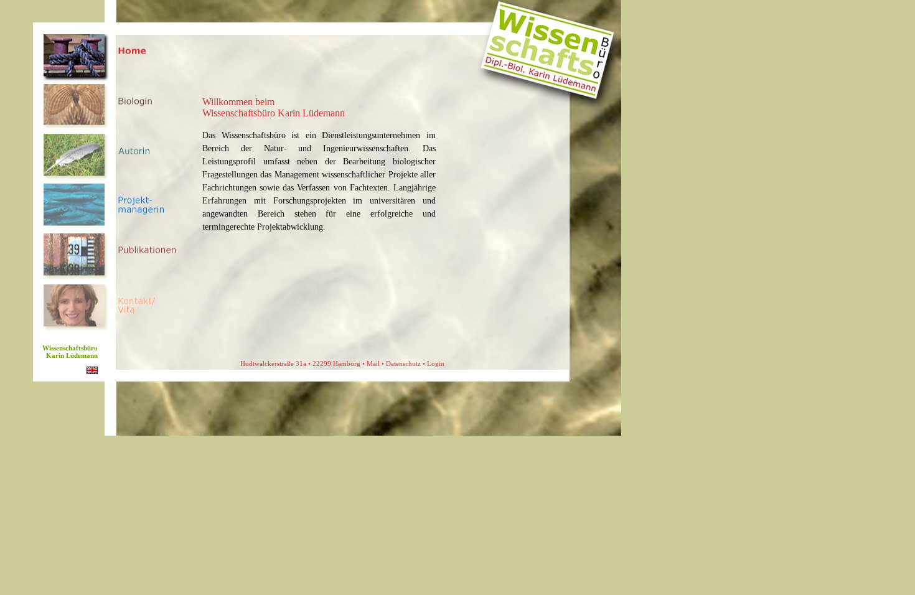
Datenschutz (403, 363)
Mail (373, 363)
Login (435, 363)
